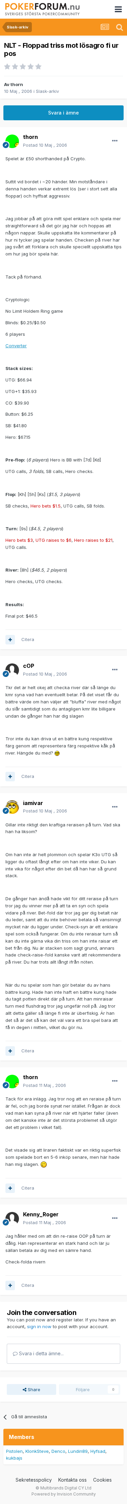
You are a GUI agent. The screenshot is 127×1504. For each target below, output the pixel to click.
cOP (28, 665)
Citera (27, 639)
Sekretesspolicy (34, 1480)
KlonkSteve (37, 1451)
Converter (16, 345)
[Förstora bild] (57, 753)
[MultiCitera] (10, 639)
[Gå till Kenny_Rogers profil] (12, 1218)
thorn (16, 84)
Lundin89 (78, 1451)
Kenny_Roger (41, 1214)
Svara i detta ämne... (41, 1353)
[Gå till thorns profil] (12, 141)
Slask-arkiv (47, 91)
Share (33, 1389)
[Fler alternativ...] (115, 141)
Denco (58, 1451)
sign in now (39, 1326)
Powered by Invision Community (63, 1494)
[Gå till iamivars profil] (12, 807)
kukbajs (14, 1458)
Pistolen (14, 1451)
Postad (45, 145)
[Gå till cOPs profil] (12, 670)
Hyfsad (97, 1451)
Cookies (102, 1480)
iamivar (33, 803)
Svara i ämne (63, 113)
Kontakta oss (72, 1480)
